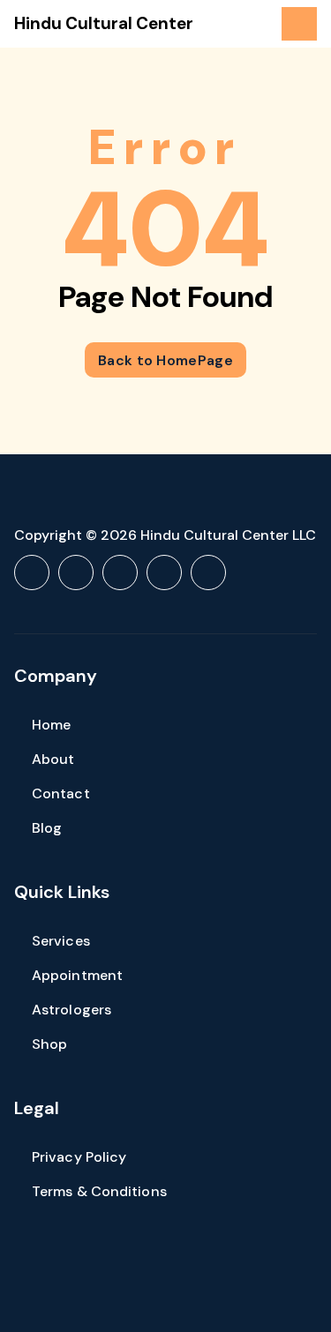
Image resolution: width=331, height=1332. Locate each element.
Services (61, 941)
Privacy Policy (79, 1157)
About (53, 759)
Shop (49, 1044)
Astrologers (71, 1009)
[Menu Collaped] (299, 24)
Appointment (77, 975)
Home (51, 724)
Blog (47, 828)
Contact (61, 793)
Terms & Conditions (99, 1191)
